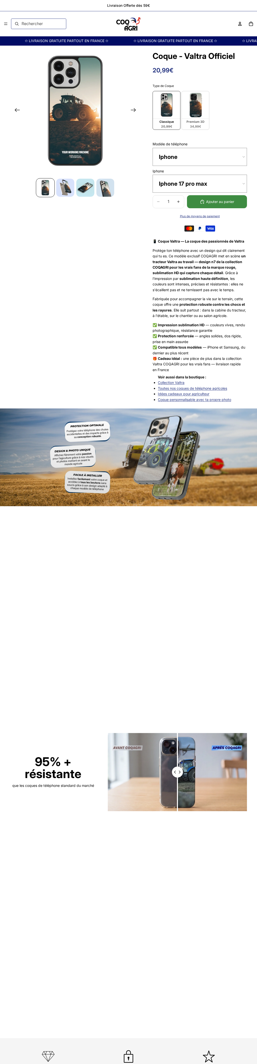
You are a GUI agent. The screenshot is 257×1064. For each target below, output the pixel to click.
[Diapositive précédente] (15, 110)
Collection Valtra (171, 382)
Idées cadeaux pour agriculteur (183, 394)
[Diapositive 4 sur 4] (105, 188)
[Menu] (6, 24)
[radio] (166, 110)
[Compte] (239, 23)
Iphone (158, 171)
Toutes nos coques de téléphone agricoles (192, 388)
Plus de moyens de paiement (200, 216)
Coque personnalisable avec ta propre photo (194, 399)
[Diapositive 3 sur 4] (85, 188)
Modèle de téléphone (170, 144)
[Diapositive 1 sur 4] (45, 188)
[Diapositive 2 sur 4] (65, 188)
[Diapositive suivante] (135, 110)
